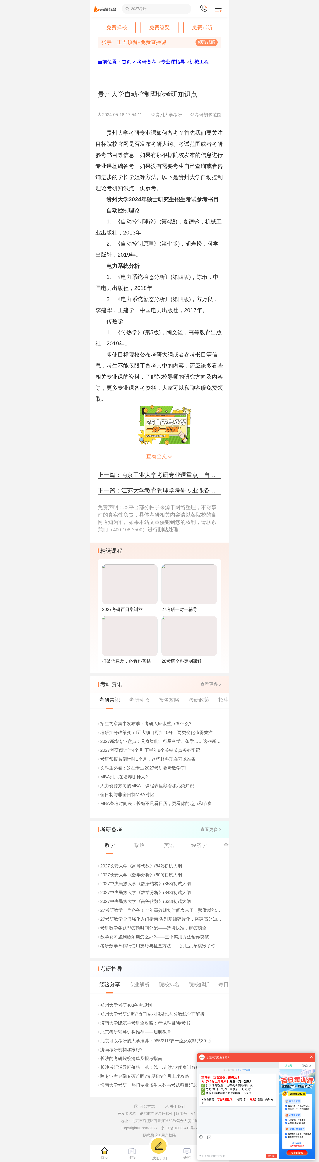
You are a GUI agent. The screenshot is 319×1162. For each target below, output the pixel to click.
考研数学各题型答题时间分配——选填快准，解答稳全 (153, 928)
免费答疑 (159, 27)
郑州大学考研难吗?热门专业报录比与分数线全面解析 (152, 1014)
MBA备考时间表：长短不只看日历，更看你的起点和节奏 (156, 803)
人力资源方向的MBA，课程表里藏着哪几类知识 (147, 786)
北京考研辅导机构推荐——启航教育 (135, 1032)
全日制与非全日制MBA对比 (127, 794)
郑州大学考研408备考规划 (126, 1005)
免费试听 (202, 27)
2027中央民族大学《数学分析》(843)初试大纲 (145, 892)
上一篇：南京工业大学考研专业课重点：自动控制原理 (159, 475)
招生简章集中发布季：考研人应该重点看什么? (145, 723)
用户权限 (168, 1135)
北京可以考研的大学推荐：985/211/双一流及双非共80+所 (156, 1041)
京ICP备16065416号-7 (179, 1128)
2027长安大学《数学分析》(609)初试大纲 (141, 875)
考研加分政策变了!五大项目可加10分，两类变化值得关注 (156, 732)
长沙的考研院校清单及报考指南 (131, 1058)
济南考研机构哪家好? (121, 1049)
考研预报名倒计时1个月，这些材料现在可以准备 (148, 759)
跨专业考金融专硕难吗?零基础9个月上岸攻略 (144, 1076)
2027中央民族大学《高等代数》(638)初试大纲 (145, 901)
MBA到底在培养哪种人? (124, 777)
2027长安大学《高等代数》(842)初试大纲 (141, 866)
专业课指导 (173, 61)
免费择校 (116, 27)
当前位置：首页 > (116, 61)
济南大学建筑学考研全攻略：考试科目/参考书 (145, 1023)
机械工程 (199, 61)
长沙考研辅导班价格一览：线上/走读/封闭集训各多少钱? (156, 1067)
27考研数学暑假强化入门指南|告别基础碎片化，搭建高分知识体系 (161, 919)
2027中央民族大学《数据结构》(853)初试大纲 (145, 883)
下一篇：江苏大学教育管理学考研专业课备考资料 (159, 490)
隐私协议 (150, 1135)
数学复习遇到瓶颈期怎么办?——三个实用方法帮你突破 (154, 937)
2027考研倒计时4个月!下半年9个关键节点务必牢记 (150, 750)
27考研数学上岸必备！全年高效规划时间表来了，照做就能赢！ (161, 910)
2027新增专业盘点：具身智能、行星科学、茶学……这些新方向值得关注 (161, 741)
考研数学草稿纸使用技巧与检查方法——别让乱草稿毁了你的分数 (161, 946)
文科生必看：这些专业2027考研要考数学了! (143, 768)
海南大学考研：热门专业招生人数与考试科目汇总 (149, 1085)
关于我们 (177, 1106)
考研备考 (146, 61)
